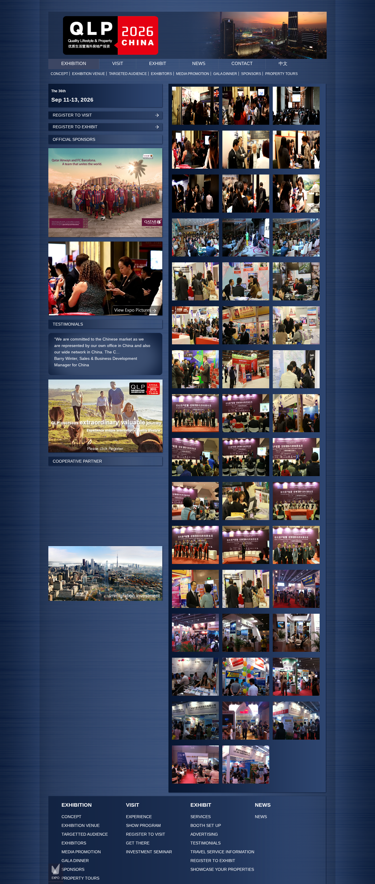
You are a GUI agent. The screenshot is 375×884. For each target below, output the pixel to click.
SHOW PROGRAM (143, 825)
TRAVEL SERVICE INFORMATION (222, 851)
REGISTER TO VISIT (145, 834)
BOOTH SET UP (205, 825)
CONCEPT (71, 816)
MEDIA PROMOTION (81, 851)
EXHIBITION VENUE (81, 825)
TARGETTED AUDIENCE (85, 834)
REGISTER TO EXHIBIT (212, 860)
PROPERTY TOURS (80, 878)
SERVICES (200, 816)
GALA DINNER (75, 860)
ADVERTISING (204, 834)
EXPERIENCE (139, 816)
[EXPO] (55, 873)
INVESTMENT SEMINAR (149, 851)
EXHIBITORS (74, 843)
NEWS (261, 816)
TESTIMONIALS (205, 843)
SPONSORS (73, 869)
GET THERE (137, 843)
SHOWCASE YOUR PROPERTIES (222, 869)
